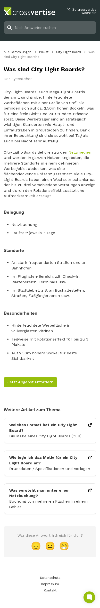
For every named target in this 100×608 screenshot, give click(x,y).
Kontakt (50, 590)
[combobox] (54, 27)
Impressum (50, 584)
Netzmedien (79, 152)
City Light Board (68, 52)
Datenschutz (50, 577)
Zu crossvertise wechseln (84, 11)
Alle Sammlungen (17, 52)
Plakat (44, 52)
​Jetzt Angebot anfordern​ (30, 382)
